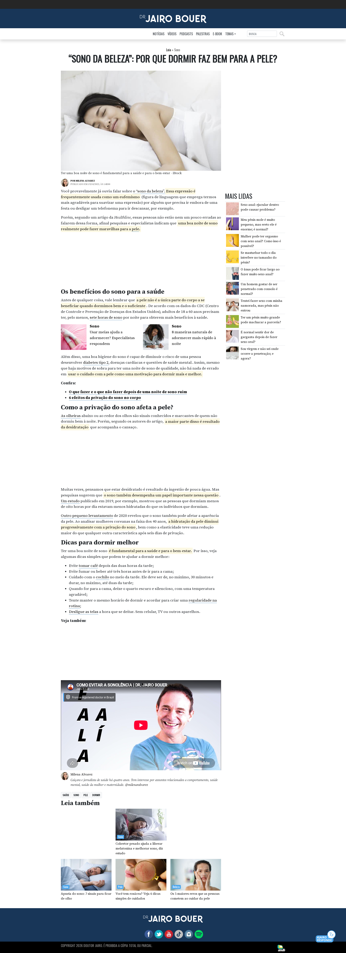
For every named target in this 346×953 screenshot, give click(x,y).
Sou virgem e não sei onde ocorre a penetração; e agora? (260, 354)
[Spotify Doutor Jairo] (198, 934)
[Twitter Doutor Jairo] (158, 934)
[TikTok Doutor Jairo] (178, 934)
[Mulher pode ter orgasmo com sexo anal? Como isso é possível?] (232, 240)
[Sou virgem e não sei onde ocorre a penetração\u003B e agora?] (232, 352)
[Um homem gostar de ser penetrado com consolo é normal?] (232, 288)
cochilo (102, 577)
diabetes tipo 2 (96, 362)
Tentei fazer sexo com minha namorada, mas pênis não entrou (261, 305)
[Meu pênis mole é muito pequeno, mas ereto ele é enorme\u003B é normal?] (232, 224)
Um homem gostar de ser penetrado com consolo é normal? (259, 289)
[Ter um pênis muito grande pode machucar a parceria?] (232, 321)
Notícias (158, 33)
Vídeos (172, 33)
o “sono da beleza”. (149, 191)
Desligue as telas (83, 611)
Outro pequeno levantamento (87, 515)
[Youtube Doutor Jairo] (168, 934)
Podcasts (186, 33)
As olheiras (71, 415)
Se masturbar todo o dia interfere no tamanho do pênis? (259, 257)
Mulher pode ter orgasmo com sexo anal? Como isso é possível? (261, 241)
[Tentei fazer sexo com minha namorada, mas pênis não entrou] (232, 305)
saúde (66, 795)
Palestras (203, 33)
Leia (168, 49)
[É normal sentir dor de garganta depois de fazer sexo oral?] (232, 336)
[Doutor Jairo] (173, 18)
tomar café (88, 565)
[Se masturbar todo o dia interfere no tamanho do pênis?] (232, 257)
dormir (96, 795)
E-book (217, 33)
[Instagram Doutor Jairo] (188, 934)
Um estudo (70, 501)
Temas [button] (229, 33)
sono (76, 795)
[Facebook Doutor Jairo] (148, 934)
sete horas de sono (106, 317)
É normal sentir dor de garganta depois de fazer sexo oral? (259, 337)
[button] (326, 936)
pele (135, 229)
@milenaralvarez (136, 785)
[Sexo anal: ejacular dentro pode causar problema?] (232, 209)
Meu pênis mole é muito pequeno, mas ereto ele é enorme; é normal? (259, 224)
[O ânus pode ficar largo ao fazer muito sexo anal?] (232, 273)
